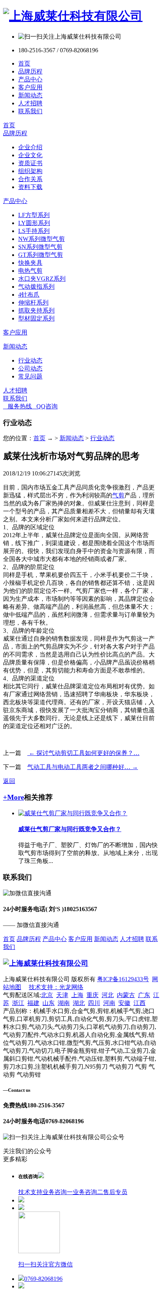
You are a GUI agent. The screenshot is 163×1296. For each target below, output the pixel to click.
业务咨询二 (88, 1192)
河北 (108, 995)
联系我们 (30, 111)
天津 (62, 995)
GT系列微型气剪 (40, 255)
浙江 (18, 1003)
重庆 (92, 995)
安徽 (124, 1003)
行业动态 (30, 360)
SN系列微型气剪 (40, 247)
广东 (144, 995)
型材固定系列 (36, 318)
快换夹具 (30, 263)
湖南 (64, 1003)
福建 (33, 1003)
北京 (47, 995)
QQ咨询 (45, 406)
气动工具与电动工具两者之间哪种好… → (82, 767)
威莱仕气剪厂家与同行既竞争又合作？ (69, 829)
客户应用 (30, 87)
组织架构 (30, 171)
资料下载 (30, 187)
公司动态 (30, 368)
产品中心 (30, 79)
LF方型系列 (34, 215)
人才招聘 (30, 103)
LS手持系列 (34, 231)
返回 (9, 781)
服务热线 (17, 406)
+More (13, 797)
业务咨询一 (57, 1192)
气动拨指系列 (36, 286)
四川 (94, 1003)
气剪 (118, 495)
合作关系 (30, 179)
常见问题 (30, 376)
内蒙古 (126, 995)
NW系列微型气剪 (41, 239)
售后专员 (115, 1192)
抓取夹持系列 (36, 310)
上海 (77, 995)
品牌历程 (30, 71)
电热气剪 (30, 270)
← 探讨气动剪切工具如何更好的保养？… (83, 753)
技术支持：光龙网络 (56, 987)
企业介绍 (30, 147)
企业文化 (30, 155)
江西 (139, 1003)
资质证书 (30, 163)
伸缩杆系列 (33, 302)
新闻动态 (30, 95)
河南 (109, 1003)
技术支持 (30, 1192)
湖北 (79, 1003)
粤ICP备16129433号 (123, 979)
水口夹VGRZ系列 (42, 278)
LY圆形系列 (34, 223)
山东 (48, 1003)
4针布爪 (28, 294)
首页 (24, 63)
